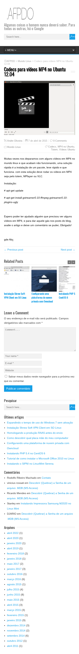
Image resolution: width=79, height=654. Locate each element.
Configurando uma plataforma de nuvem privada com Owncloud (42, 297)
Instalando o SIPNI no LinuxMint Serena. (30, 463)
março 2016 (14, 579)
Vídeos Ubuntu (67, 149)
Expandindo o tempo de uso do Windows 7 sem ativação (40, 422)
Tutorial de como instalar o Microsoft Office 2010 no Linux (40, 458)
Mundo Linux (14, 147)
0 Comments (60, 140)
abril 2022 (13, 532)
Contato (46, 477)
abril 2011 (12, 645)
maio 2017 (13, 563)
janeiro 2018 (14, 558)
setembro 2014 (16, 635)
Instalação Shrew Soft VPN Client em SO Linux (15, 295)
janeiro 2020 (14, 543)
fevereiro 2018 (15, 553)
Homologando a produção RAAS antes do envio (35, 432)
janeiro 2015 (14, 620)
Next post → (68, 249)
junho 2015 (13, 594)
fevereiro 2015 (15, 615)
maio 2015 (13, 599)
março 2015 (14, 610)
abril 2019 (13, 548)
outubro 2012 (15, 640)
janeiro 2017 (14, 568)
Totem (54, 149)
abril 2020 (13, 538)
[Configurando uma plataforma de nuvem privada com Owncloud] (45, 279)
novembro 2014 (16, 630)
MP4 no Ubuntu (66, 146)
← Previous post (13, 249)
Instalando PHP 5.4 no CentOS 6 (26, 453)
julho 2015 (13, 589)
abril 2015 (13, 604)
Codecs (52, 146)
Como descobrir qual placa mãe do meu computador (37, 437)
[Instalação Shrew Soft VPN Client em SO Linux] (17, 279)
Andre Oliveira (14, 141)
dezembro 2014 (16, 625)
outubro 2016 (15, 574)
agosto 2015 (14, 584)
